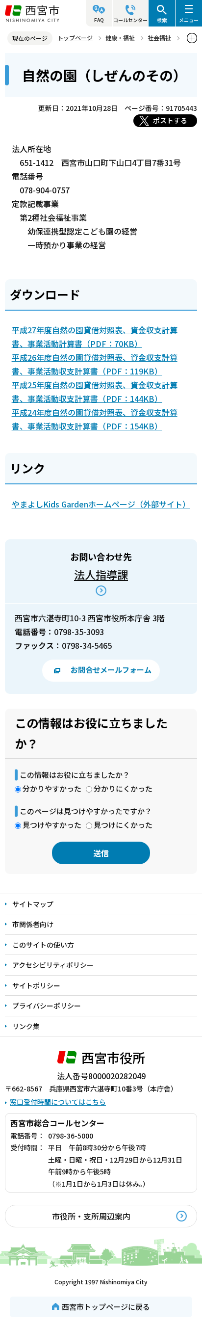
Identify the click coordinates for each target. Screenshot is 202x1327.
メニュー (189, 20)
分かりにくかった (123, 788)
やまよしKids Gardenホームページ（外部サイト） (101, 504)
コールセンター (130, 20)
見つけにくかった (123, 825)
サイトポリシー (36, 985)
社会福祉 (159, 37)
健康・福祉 (120, 37)
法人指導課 (101, 574)
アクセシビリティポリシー (53, 965)
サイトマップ (32, 904)
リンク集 (26, 1026)
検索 (162, 20)
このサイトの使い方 (43, 945)
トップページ (75, 37)
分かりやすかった (52, 788)
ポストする (170, 120)
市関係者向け (32, 924)
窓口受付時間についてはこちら (58, 1102)
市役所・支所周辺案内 (91, 1216)
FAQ (99, 20)
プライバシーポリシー (46, 1005)
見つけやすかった (52, 825)
